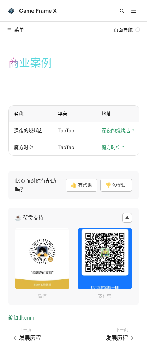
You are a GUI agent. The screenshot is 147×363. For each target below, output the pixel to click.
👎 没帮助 (116, 185)
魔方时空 (111, 147)
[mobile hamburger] (134, 10)
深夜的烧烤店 (116, 130)
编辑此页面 (21, 318)
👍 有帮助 (81, 185)
